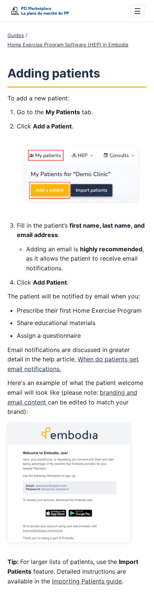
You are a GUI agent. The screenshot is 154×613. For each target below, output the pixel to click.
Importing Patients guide (87, 581)
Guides (15, 35)
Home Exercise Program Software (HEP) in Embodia (67, 45)
